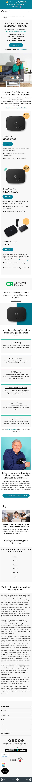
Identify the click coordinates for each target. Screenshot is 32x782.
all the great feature (12, 429)
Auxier (15, 577)
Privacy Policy (17, 745)
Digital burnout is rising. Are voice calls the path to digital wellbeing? (16, 525)
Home (4, 16)
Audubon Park (15, 573)
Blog (4, 506)
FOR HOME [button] (16, 711)
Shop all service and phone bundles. (16, 108)
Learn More (14, 6)
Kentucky (21, 16)
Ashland (15, 569)
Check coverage (24, 260)
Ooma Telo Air (9, 189)
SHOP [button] (16, 720)
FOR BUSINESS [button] (16, 706)
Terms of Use (9, 745)
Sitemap (24, 745)
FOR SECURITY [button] (16, 715)
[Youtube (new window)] (19, 740)
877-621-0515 (22, 49)
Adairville (15, 556)
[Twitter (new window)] (13, 740)
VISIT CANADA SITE (6, 733)
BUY (5, 779)
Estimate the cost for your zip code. (16, 31)
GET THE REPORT (16, 301)
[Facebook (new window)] (9, 740)
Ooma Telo (7, 136)
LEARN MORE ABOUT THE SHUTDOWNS (16, 495)
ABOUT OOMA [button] (16, 729)
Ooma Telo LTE (9, 241)
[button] (29, 11)
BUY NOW (16, 45)
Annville (15, 561)
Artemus (15, 565)
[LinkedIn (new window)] (16, 740)
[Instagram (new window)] (22, 740)
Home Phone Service (12, 16)
